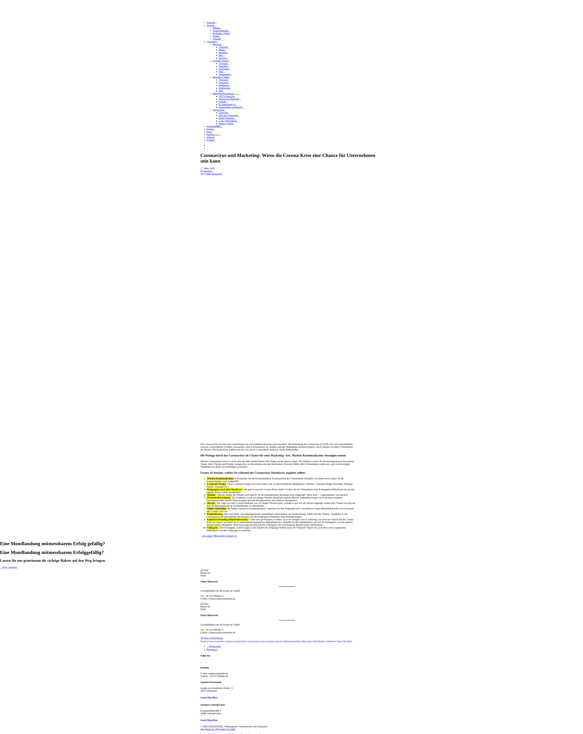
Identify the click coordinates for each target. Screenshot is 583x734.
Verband (217, 39)
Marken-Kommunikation (293, 641)
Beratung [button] (217, 44)
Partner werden (226, 123)
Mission (216, 28)
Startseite (210, 22)
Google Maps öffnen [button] (209, 697)
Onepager (223, 82)
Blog (208, 132)
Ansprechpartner (220, 30)
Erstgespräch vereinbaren (231, 107)
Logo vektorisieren (228, 121)
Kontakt (210, 140)
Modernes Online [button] (221, 77)
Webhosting (224, 88)
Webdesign (224, 85)
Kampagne (224, 69)
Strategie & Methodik (229, 99)
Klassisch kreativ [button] (221, 60)
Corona (211, 641)
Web (344, 641)
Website (349, 641)
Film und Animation (228, 115)
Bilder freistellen (226, 118)
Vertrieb (339, 641)
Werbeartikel (225, 74)
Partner (216, 36)
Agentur (210, 25)
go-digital (213, 126)
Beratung (207, 171)
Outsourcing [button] (218, 110)
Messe (304, 641)
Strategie (223, 52)
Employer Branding (267, 641)
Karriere (213, 134)
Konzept (223, 58)
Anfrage (210, 137)
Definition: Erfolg (221, 33)
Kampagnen (279, 641)
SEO (221, 91)
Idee (221, 55)
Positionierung (331, 641)
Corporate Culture (240, 641)
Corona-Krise (219, 641)
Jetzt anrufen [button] (9, 567)
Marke (222, 50)
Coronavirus (229, 641)
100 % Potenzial (226, 96)
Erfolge (210, 129)
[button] (207, 145)
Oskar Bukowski (213, 174)
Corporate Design (253, 641)
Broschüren (204, 641)
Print (221, 71)
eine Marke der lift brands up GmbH (217, 729)
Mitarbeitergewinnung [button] (226, 93)
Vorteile (222, 101)
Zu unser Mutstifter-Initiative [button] (220, 535)
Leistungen (211, 41)
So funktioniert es (227, 104)
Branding (223, 66)
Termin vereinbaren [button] (211, 637)
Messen (309, 641)
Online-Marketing (319, 641)
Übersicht (223, 47)
